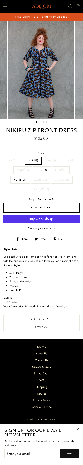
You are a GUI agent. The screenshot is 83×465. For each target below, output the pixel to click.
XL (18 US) (40, 180)
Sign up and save (41, 419)
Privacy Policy (41, 400)
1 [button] (37, 122)
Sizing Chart (41, 318)
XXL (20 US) (61, 180)
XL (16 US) (20, 180)
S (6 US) (51, 160)
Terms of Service (41, 407)
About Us (41, 353)
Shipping (41, 387)
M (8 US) (68, 160)
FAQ (41, 380)
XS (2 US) (15, 160)
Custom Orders (41, 367)
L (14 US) (60, 170)
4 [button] (47, 122)
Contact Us (41, 360)
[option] (41, 17)
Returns (41, 394)
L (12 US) (42, 170)
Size (41, 153)
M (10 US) (23, 170)
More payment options (41, 228)
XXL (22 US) (41, 189)
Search (41, 347)
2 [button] (40, 122)
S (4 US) (33, 160)
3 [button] (44, 122)
